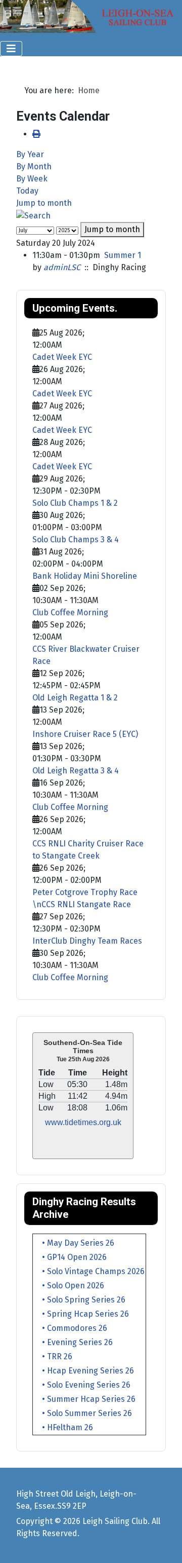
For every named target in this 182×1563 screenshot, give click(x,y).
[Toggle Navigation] (11, 48)
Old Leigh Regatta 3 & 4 (75, 770)
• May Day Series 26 (74, 1243)
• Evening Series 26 (73, 1342)
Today (27, 191)
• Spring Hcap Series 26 (81, 1314)
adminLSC (61, 267)
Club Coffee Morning (70, 612)
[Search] (33, 215)
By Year (30, 154)
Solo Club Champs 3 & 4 (75, 539)
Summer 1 (122, 255)
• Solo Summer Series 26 (83, 1413)
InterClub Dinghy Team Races (87, 941)
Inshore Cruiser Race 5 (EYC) (85, 734)
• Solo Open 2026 (69, 1285)
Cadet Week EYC (62, 357)
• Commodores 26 (70, 1328)
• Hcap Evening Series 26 (84, 1370)
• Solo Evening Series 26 (82, 1385)
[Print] (36, 134)
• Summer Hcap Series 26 (84, 1399)
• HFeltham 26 (63, 1427)
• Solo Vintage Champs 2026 (89, 1271)
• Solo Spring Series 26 (79, 1300)
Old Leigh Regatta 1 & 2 (75, 697)
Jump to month (44, 203)
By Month (34, 166)
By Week (32, 178)
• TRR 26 (53, 1356)
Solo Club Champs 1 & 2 (75, 503)
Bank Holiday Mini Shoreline (84, 576)
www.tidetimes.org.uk (83, 1122)
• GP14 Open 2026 (70, 1257)
